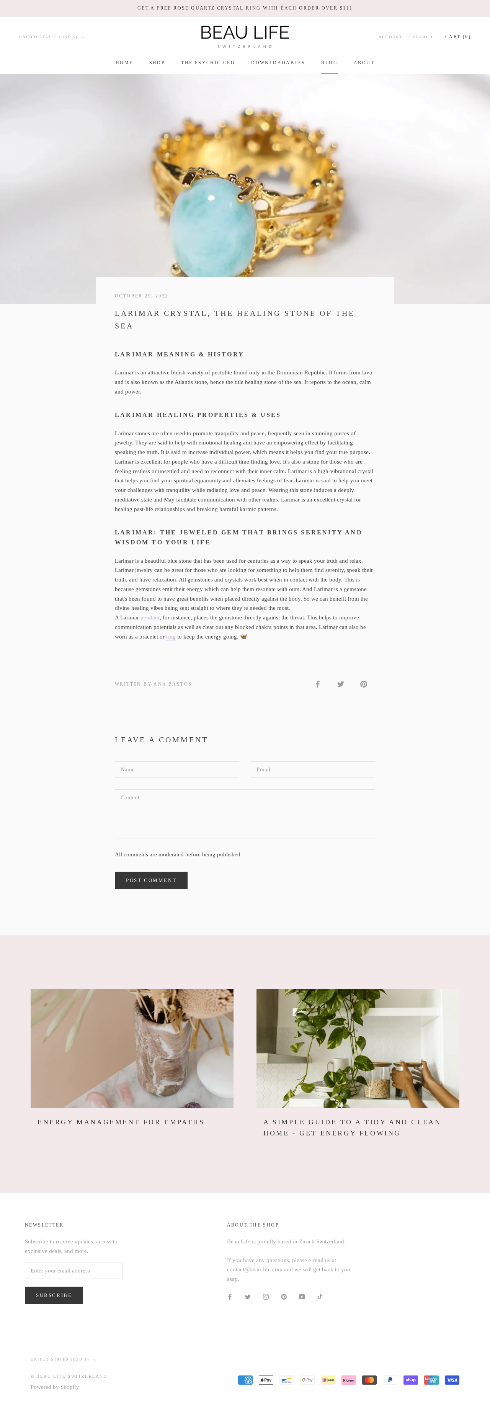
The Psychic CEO (208, 62)
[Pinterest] (284, 1296)
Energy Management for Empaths (121, 1122)
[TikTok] (320, 1296)
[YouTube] (302, 1296)
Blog (329, 62)
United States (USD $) (48, 37)
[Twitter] (248, 1296)
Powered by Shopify (55, 1387)
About (364, 62)
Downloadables (278, 62)
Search (423, 37)
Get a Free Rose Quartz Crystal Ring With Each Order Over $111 (245, 8)
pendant (150, 617)
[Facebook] (230, 1296)
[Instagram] (266, 1296)
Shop (157, 62)
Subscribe (54, 1295)
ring (171, 637)
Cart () (458, 36)
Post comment (151, 880)
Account (390, 37)
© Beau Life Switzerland (69, 1376)
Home (124, 62)
